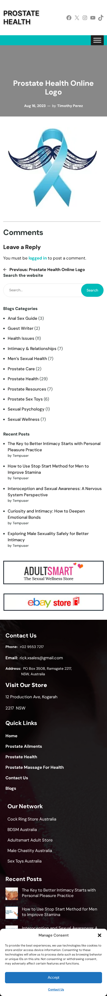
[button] (99, 935)
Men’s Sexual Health (27, 358)
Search (92, 290)
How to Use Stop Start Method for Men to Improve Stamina (59, 911)
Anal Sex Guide (22, 318)
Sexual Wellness (24, 419)
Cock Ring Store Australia (31, 819)
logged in (38, 258)
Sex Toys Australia (24, 861)
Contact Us (56, 990)
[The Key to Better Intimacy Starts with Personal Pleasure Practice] (11, 895)
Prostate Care (21, 369)
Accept (53, 977)
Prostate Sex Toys (25, 399)
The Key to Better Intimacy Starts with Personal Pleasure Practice (59, 892)
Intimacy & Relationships (32, 348)
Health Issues (21, 338)
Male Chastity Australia (29, 850)
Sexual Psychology (26, 409)
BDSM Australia (22, 829)
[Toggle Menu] (97, 40)
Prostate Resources (27, 389)
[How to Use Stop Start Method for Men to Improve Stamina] (11, 913)
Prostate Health (21, 17)
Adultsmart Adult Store (30, 840)
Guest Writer (20, 328)
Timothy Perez (70, 106)
